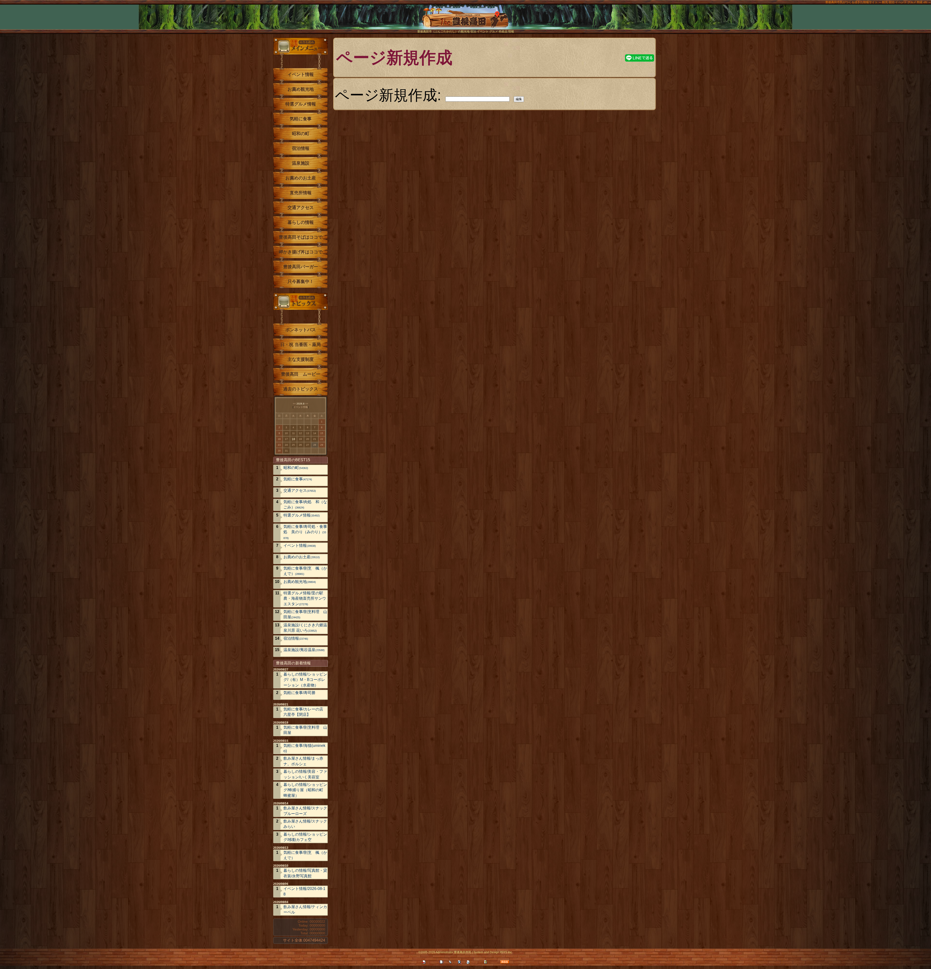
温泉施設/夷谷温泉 (304, 650)
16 (279, 439)
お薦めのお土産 (300, 178)
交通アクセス (301, 207)
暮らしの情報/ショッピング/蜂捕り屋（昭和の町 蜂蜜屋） (305, 790)
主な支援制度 (301, 359)
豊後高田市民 (462, 952)
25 (293, 445)
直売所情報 (301, 192)
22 (321, 439)
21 (314, 439)
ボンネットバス (300, 329)
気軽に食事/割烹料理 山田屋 (305, 614)
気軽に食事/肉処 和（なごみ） (305, 504)
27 (307, 445)
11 (293, 433)
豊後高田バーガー (300, 266)
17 (286, 439)
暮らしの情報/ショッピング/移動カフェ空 (305, 837)
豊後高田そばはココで (300, 237)
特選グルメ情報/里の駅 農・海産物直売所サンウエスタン (305, 598)
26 (300, 445)
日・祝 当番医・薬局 (300, 344)
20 (307, 439)
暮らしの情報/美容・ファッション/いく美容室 (305, 774)
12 (300, 433)
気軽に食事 (301, 118)
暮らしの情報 (301, 222)
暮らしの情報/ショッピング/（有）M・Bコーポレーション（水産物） (305, 679)
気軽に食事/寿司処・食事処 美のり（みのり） (305, 532)
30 (279, 450)
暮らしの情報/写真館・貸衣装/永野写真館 (305, 873)
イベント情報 (301, 74)
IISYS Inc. (506, 952)
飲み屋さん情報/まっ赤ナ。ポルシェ (303, 761)
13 (307, 433)
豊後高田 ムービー (300, 374)
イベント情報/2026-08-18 (304, 891)
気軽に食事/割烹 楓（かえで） (305, 571)
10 (286, 433)
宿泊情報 (300, 148)
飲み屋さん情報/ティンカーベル (305, 909)
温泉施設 (300, 163)
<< (294, 403)
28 (314, 445)
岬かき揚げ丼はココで (300, 252)
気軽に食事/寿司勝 (299, 693)
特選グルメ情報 (300, 104)
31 (286, 450)
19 (300, 439)
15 (321, 433)
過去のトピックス (300, 389)
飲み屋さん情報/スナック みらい (305, 824)
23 (279, 445)
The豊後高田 (465, 20)
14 (314, 433)
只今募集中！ (301, 281)
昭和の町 (300, 133)
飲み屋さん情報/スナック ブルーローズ (305, 811)
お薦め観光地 (301, 89)
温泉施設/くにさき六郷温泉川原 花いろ (305, 627)
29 (321, 445)
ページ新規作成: (388, 95)
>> (306, 403)
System (478, 952)
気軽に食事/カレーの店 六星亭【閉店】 (303, 712)
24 (286, 445)
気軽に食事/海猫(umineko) (304, 748)
